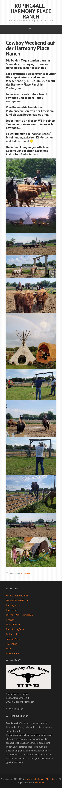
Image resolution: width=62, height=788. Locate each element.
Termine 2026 (13, 638)
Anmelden (39, 782)
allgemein (25, 573)
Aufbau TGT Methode (17, 595)
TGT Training (12, 643)
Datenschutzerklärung (17, 600)
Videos (9, 648)
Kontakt (10, 619)
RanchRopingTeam (15, 629)
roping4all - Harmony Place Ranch (31, 11)
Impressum (11, 609)
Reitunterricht (13, 634)
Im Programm (13, 605)
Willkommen (12, 653)
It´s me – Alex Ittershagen (19, 614)
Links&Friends (13, 624)
